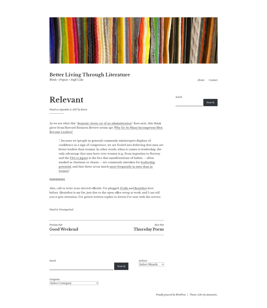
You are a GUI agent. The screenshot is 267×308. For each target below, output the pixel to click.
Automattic (211, 294)
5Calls (124, 188)
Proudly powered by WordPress (171, 294)
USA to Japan (78, 157)
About (200, 80)
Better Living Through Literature (89, 75)
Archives (143, 260)
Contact (213, 80)
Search (179, 97)
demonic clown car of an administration (104, 123)
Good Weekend (63, 227)
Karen (84, 109)
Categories (54, 279)
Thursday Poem (149, 227)
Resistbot (140, 188)
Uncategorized (66, 209)
